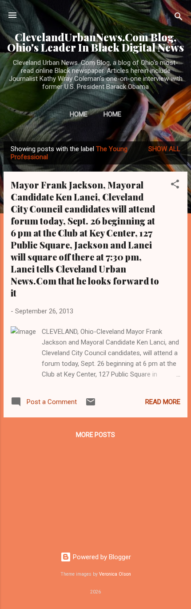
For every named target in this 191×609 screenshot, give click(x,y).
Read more (162, 402)
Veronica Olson (115, 574)
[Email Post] (90, 405)
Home (79, 114)
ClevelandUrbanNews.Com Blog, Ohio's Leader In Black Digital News (95, 42)
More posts (95, 434)
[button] (175, 185)
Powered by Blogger (101, 557)
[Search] (178, 18)
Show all (164, 149)
